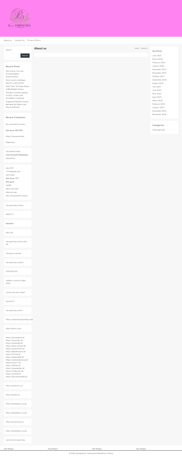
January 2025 (158, 107)
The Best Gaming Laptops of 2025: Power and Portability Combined (17, 95)
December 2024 (159, 111)
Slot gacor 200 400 (14, 130)
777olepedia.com (13, 171)
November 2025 (159, 73)
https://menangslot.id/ (15, 337)
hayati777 (10, 301)
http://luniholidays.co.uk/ (16, 404)
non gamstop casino (14, 310)
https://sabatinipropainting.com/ (19, 319)
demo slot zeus (12, 189)
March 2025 (157, 100)
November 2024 (159, 114)
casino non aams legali (15, 292)
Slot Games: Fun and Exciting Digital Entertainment (14, 74)
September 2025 (159, 80)
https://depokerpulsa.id (15, 351)
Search (9, 50)
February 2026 (158, 62)
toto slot (9, 232)
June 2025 (156, 90)
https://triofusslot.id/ (15, 371)
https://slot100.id (13, 374)
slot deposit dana (13, 151)
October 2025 (158, 76)
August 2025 (158, 83)
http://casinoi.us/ (13, 395)
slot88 (8, 185)
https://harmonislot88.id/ (16, 377)
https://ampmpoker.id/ (15, 368)
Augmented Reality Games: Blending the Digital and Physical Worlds (17, 104)
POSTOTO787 (12, 271)
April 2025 (157, 97)
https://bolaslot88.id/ (15, 357)
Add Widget (9, 449)
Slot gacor (10, 182)
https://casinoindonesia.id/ (17, 360)
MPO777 (10, 214)
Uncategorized (158, 130)
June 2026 (156, 56)
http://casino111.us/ (14, 386)
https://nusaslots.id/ (14, 340)
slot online (10, 175)
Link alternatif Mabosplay (17, 155)
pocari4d (9, 168)
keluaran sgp (11, 192)
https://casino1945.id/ (15, 349)
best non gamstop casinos (17, 196)
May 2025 (156, 94)
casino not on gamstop (15, 440)
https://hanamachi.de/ (15, 136)
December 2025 (159, 69)
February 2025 (158, 104)
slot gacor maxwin (13, 253)
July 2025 (156, 87)
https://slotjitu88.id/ (14, 343)
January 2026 (158, 66)
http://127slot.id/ (13, 354)
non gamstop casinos (14, 205)
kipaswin (10, 223)
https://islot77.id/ (13, 363)
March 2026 (157, 59)
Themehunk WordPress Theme (100, 453)
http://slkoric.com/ (13, 328)
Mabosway (10, 142)
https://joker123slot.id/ (16, 346)
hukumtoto (10, 158)
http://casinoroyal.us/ (15, 422)
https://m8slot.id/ (13, 365)
